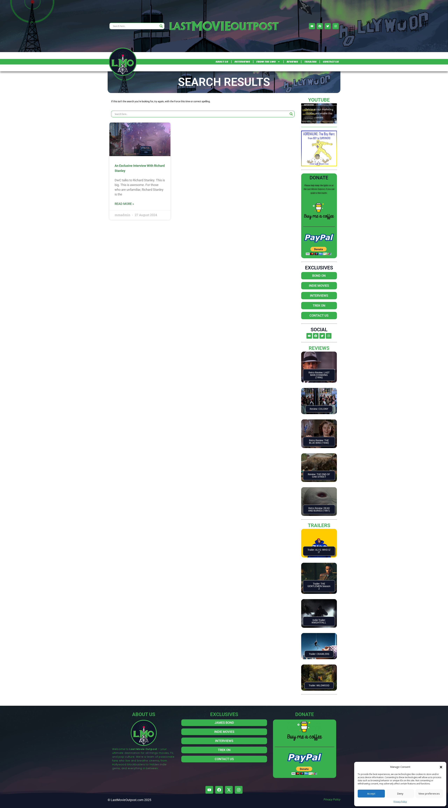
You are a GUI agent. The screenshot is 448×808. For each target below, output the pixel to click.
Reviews (319, 348)
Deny (400, 793)
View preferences (429, 793)
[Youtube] (312, 26)
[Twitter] (328, 26)
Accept (371, 793)
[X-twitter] (229, 790)
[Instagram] (335, 26)
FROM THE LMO (266, 61)
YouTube (319, 100)
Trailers (319, 525)
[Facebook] (320, 26)
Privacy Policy (400, 801)
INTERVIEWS (242, 61)
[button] (441, 766)
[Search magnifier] (161, 26)
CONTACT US (331, 61)
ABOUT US (221, 61)
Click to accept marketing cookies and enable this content (319, 113)
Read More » (124, 204)
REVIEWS (292, 61)
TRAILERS (310, 61)
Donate (319, 178)
